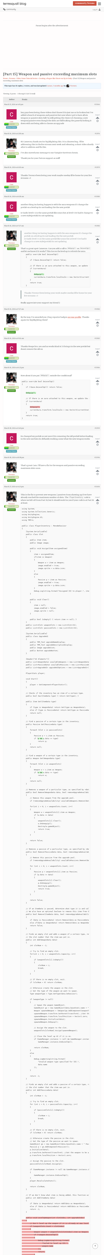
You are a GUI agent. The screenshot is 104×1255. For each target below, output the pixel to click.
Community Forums (84, 3)
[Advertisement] (52, 48)
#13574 (97, 133)
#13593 (97, 428)
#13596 (97, 457)
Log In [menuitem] (95, 10)
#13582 (97, 309)
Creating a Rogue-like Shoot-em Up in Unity (55, 78)
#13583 (97, 338)
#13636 (97, 487)
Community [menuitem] (11, 9)
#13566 (97, 104)
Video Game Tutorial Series (26, 78)
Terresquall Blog (14, 3)
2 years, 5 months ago (55, 86)
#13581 (97, 226)
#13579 (97, 167)
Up (97, 118)
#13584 (97, 367)
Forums (12, 78)
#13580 (97, 196)
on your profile (74, 317)
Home (5, 78)
